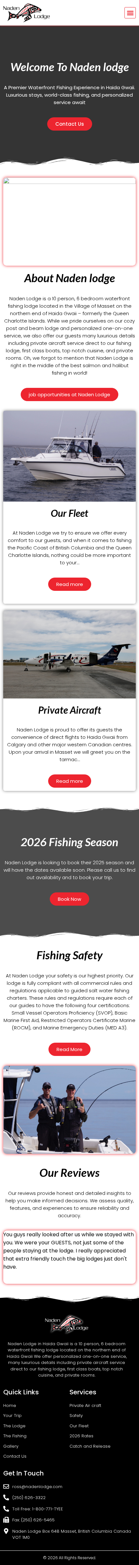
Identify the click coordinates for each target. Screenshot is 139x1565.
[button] (130, 12)
